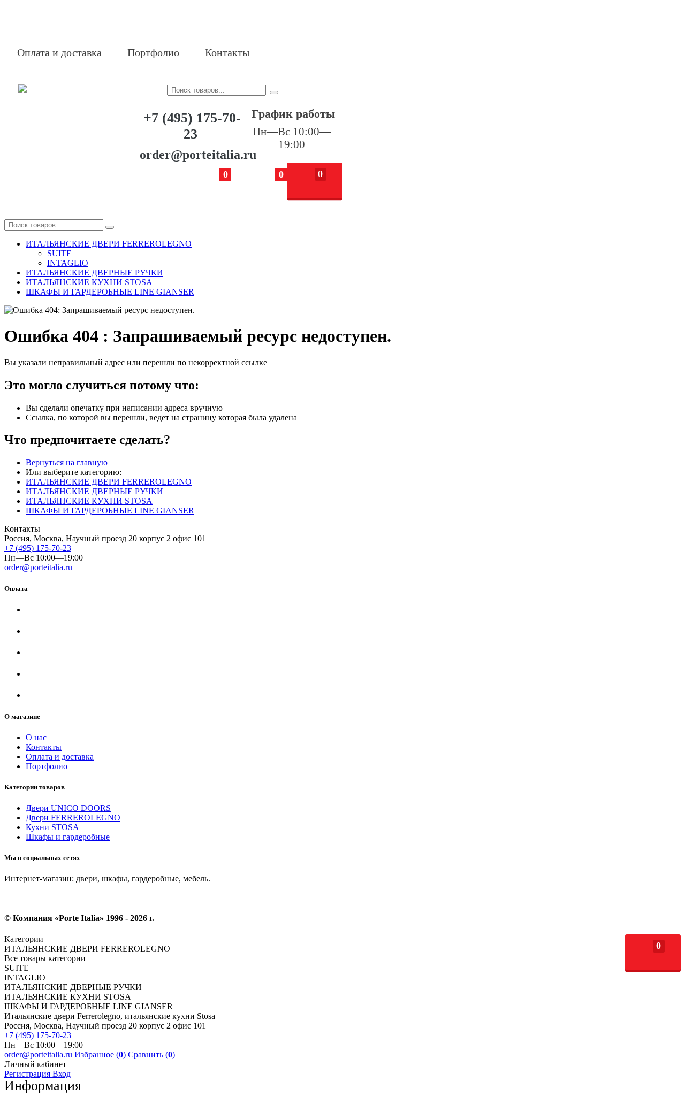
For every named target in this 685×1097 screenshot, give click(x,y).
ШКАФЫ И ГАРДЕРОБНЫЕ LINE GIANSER (110, 510)
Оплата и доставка (59, 52)
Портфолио (153, 52)
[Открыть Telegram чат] (303, 52)
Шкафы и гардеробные (68, 836)
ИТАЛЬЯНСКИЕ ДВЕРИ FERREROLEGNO (109, 481)
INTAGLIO (67, 262)
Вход (61, 1073)
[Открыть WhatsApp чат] (276, 52)
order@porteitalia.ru (198, 155)
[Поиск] (274, 92)
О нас (36, 737)
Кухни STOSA (52, 827)
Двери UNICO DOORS (68, 807)
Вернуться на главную (67, 462)
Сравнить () (151, 1054)
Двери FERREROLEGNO (73, 817)
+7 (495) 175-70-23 (192, 126)
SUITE (59, 253)
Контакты (227, 52)
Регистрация (28, 1073)
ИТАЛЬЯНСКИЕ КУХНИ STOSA (89, 500)
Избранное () (101, 1054)
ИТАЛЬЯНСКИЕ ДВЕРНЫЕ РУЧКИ (94, 491)
